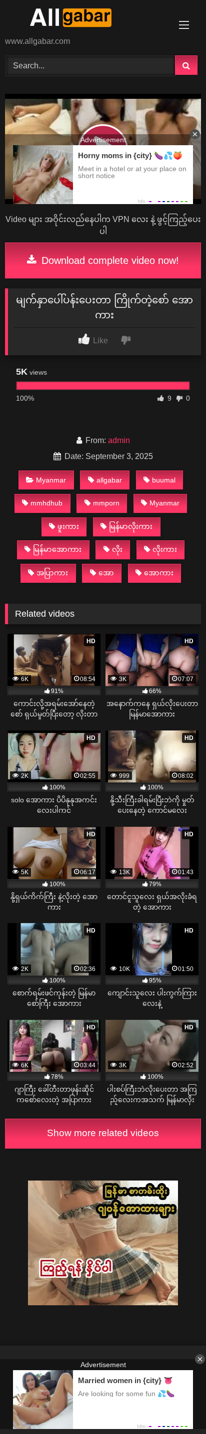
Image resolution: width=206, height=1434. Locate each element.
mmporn (106, 503)
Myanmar (51, 480)
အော (106, 573)
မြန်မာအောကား (57, 549)
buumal (164, 480)
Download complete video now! (108, 260)
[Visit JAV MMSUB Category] (103, 1302)
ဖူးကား (68, 526)
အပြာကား (52, 573)
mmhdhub (46, 503)
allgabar (109, 480)
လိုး (117, 549)
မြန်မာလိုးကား (130, 526)
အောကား (159, 573)
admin (119, 440)
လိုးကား (164, 549)
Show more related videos (103, 1133)
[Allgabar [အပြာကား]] (84, 19)
